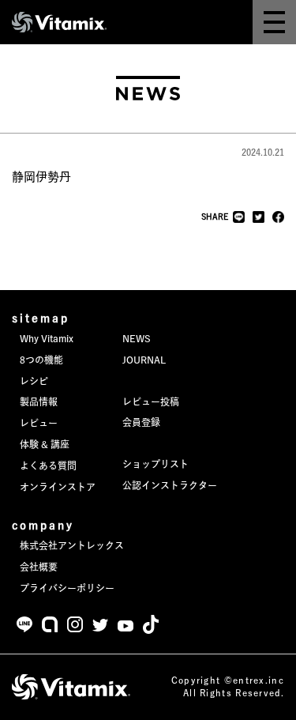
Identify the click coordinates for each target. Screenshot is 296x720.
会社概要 (39, 566)
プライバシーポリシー (67, 588)
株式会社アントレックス (72, 545)
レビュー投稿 (150, 401)
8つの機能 (41, 359)
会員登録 (141, 422)
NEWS (136, 338)
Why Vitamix (46, 338)
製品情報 (39, 401)
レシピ (34, 381)
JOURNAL (144, 359)
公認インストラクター (169, 485)
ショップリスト (155, 464)
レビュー (39, 423)
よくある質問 (48, 465)
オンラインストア (58, 487)
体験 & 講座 (44, 444)
